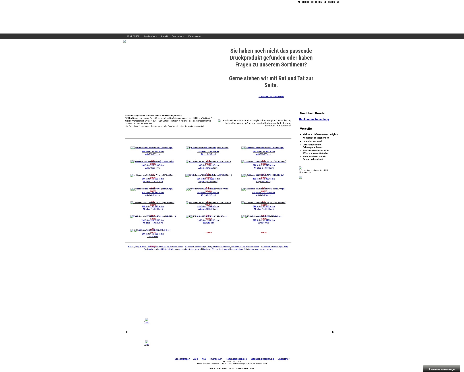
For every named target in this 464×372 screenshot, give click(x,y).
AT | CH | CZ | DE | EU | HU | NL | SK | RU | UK (318, 2)
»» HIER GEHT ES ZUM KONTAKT (271, 96)
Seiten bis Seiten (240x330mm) (208, 166)
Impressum (216, 359)
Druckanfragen (182, 359)
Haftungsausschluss (236, 359)
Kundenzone (194, 36)
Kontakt (164, 36)
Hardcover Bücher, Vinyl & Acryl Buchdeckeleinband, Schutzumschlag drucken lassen (222, 247)
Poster (146, 322)
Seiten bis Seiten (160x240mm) (153, 207)
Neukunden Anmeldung (314, 119)
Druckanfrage (150, 36)
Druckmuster (178, 36)
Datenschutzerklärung (262, 359)
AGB (195, 359)
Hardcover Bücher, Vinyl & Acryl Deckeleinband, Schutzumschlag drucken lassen (237, 249)
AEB (204, 359)
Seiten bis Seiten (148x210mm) (264, 180)
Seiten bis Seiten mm (208, 221)
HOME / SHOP (133, 36)
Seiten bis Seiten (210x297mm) (153, 152)
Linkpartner (283, 359)
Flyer (146, 344)
